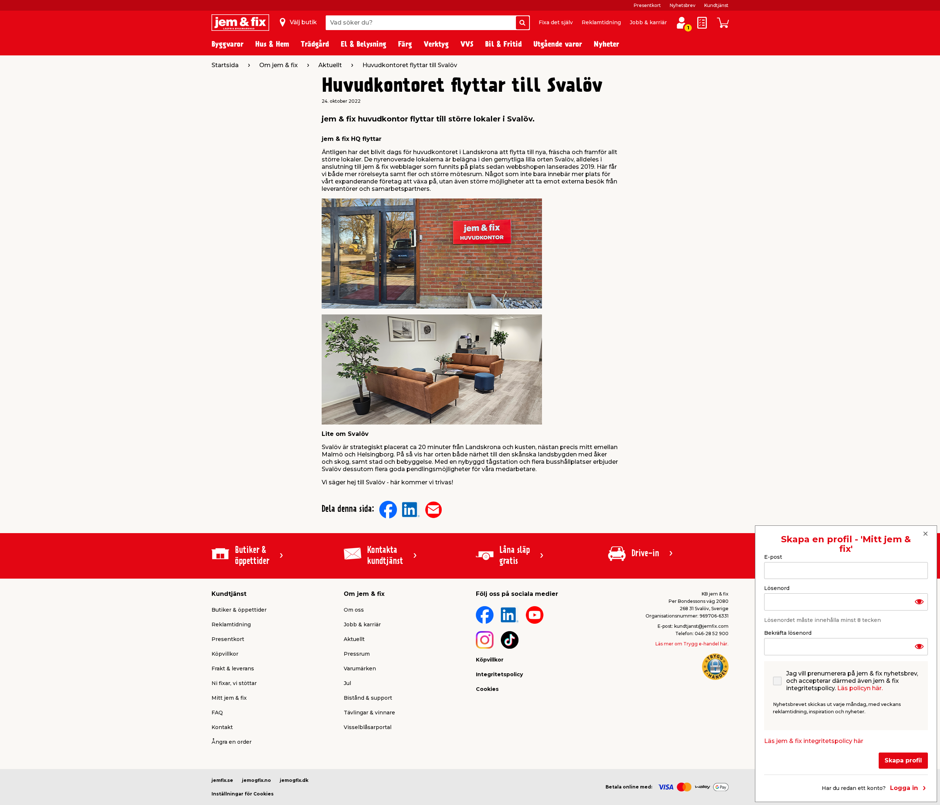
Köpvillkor (225, 654)
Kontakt (222, 727)
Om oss (354, 610)
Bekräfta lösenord (787, 633)
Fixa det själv (556, 22)
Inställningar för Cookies (243, 793)
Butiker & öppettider (239, 610)
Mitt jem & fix (229, 698)
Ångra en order (232, 742)
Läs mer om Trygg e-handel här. (691, 643)
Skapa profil (903, 760)
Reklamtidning (601, 22)
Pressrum (357, 654)
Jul (347, 683)
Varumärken (360, 668)
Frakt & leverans (233, 668)
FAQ (217, 712)
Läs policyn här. (860, 688)
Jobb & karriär (648, 22)
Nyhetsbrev (682, 5)
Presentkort (647, 5)
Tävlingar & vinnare (369, 712)
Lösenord (776, 588)
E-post (773, 557)
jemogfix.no (256, 780)
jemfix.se (222, 780)
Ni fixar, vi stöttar (234, 683)
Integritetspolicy (499, 674)
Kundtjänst (716, 5)
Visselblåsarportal (367, 727)
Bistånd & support (368, 698)
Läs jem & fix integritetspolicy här (813, 740)
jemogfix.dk (294, 780)
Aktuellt (354, 639)
